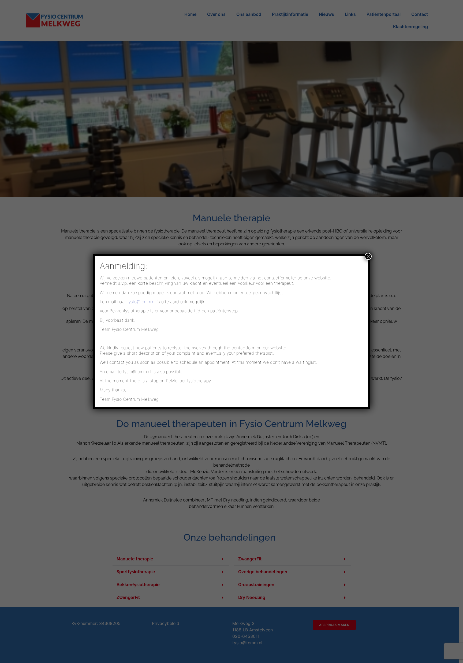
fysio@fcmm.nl (141, 301)
